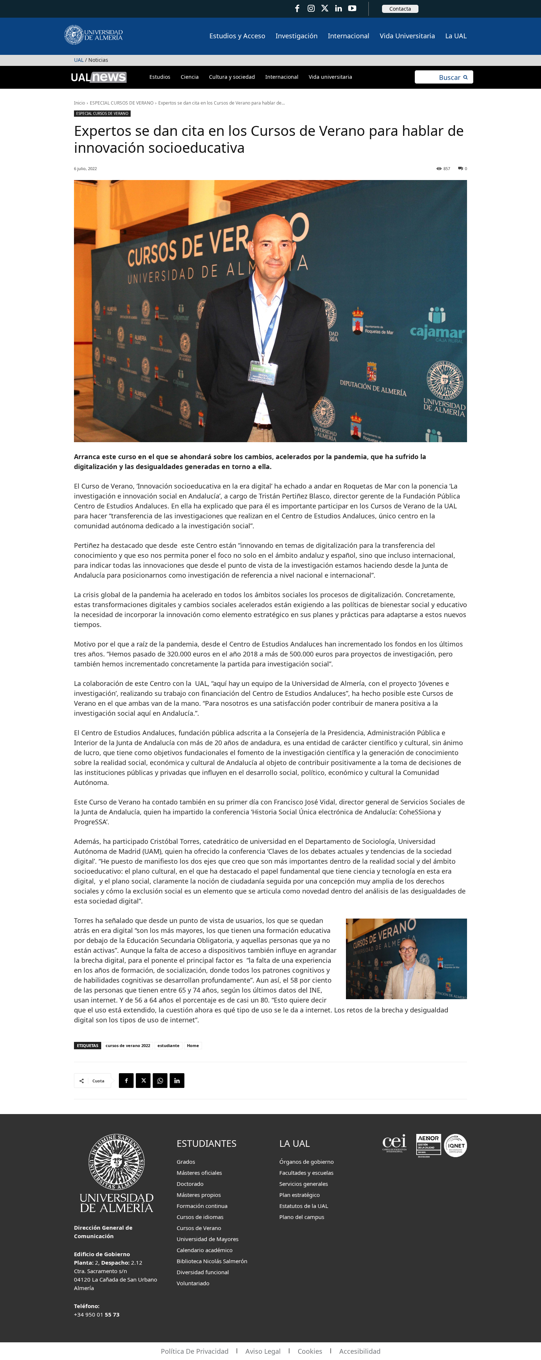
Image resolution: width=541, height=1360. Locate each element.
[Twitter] (325, 8)
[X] (143, 1080)
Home (193, 1045)
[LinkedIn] (338, 8)
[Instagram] (311, 8)
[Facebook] (297, 8)
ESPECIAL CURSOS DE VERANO (121, 103)
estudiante (169, 1045)
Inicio (79, 103)
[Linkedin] (177, 1080)
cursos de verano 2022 (128, 1045)
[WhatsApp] (160, 1080)
